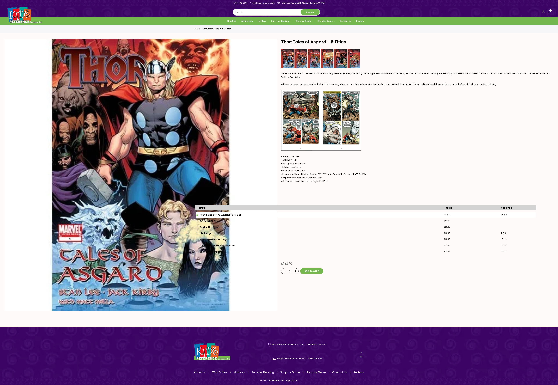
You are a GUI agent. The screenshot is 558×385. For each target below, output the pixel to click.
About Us (231, 21)
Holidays (262, 21)
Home (197, 29)
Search (310, 12)
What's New (247, 21)
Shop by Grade (303, 21)
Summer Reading (280, 21)
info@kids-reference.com (263, 3)
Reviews (360, 21)
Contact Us (345, 21)
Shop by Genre (325, 21)
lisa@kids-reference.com (290, 358)
